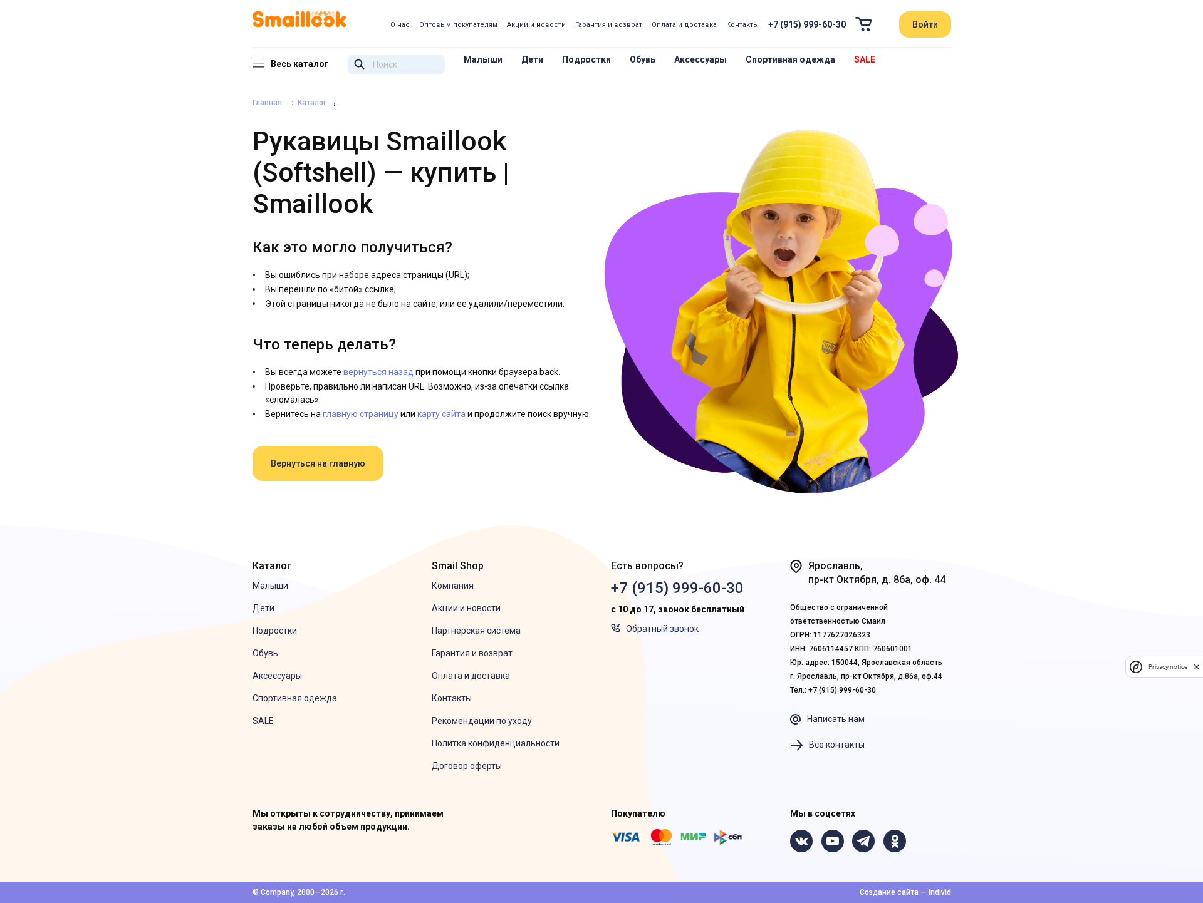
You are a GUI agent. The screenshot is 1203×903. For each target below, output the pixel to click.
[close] (1196, 666)
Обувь (642, 59)
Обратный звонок (662, 629)
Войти (925, 24)
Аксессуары (700, 59)
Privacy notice (1167, 666)
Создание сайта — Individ (905, 892)
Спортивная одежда (790, 59)
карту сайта (441, 414)
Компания (453, 585)
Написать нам (836, 719)
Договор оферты (467, 766)
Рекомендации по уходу (482, 721)
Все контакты (837, 745)
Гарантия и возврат (608, 25)
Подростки (586, 59)
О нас (400, 25)
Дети (532, 59)
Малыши (483, 59)
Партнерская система (476, 631)
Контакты (742, 25)
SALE (864, 59)
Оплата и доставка (684, 25)
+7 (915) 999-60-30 (807, 24)
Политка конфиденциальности (496, 743)
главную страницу (360, 414)
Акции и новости (536, 25)
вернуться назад (378, 372)
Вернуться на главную (318, 463)
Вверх (1127, 849)
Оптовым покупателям (458, 25)
